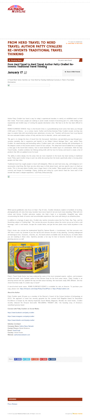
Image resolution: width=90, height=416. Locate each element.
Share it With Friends (73, 72)
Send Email (16, 330)
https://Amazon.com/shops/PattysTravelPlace (35, 289)
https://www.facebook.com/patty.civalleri (21, 312)
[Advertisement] (68, 21)
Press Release (12, 404)
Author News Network (27, 326)
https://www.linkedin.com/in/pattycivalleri (21, 320)
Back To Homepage (76, 42)
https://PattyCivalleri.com (61, 289)
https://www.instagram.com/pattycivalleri (21, 316)
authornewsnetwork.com (22, 335)
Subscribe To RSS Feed (75, 43)
